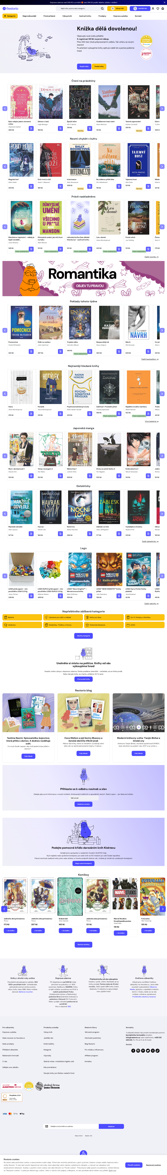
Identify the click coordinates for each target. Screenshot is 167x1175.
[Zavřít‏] (164, 2)
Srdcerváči (63, 919)
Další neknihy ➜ (151, 603)
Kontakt (138, 16)
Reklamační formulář (10, 1055)
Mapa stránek (79, 1136)
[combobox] (80, 8)
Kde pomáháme (50, 1067)
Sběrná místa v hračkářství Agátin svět (59, 1061)
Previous (4, 909)
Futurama (145, 919)
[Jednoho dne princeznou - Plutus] (15, 897)
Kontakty (88, 1061)
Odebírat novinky (83, 804)
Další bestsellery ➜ (149, 359)
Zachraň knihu (85, 16)
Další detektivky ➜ (150, 541)
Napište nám (88, 1136)
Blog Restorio (90, 1044)
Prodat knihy (99, 66)
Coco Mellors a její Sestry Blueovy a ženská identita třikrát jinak (83, 739)
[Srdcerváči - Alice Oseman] (70, 897)
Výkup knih (67, 16)
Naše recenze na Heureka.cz (13, 1038)
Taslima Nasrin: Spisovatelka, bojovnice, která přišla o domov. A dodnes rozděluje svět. (28, 741)
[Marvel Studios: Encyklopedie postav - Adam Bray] (125, 897)
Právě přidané (49, 16)
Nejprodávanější (29, 16)
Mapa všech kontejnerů (83, 863)
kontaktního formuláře (135, 1035)
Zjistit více (112, 1170)
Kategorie (11, 16)
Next (163, 909)
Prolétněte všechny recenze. (144, 997)
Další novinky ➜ (151, 257)
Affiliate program (91, 1055)
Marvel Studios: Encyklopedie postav (122, 920)
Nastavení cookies (153, 1165)
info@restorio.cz (133, 1037)
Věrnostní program (92, 1032)
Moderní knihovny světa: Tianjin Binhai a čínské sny (138, 739)
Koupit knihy (84, 66)
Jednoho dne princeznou (14, 919)
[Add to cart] (31, 128)
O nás (4, 1061)
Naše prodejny (8, 1044)
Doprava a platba (120, 16)
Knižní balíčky (49, 1044)
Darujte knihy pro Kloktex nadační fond (59, 1073)
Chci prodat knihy (83, 679)
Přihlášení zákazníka (10, 1050)
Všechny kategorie (83, 636)
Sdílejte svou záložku (10, 1067)
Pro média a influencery (94, 1050)
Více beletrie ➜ (151, 421)
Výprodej (47, 1055)
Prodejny (102, 16)
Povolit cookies (134, 1165)
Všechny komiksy (83, 945)
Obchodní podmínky (93, 1038)
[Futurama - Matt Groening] (152, 897)
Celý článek (28, 756)
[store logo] (10, 8)
